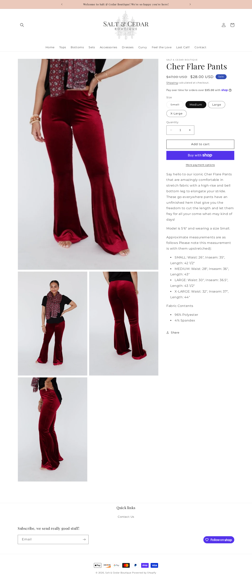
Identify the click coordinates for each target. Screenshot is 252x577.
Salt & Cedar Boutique (118, 572)
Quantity (172, 122)
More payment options (200, 164)
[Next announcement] (190, 4)
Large (216, 104)
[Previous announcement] (61, 4)
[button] (22, 25)
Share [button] (175, 332)
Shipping (172, 82)
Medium (196, 104)
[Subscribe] (84, 539)
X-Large (176, 113)
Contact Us (126, 516)
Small (176, 105)
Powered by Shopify (144, 572)
